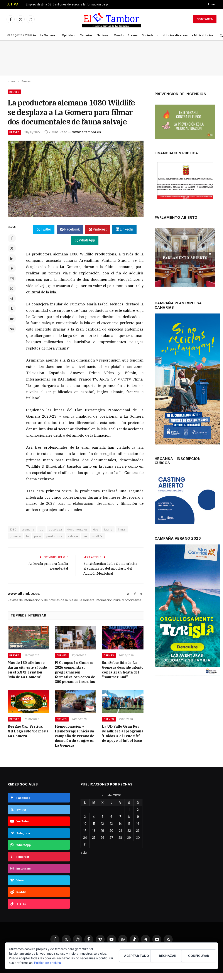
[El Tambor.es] (111, 19)
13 (111, 823)
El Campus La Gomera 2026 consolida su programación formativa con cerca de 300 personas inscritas (75, 672)
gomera (15, 536)
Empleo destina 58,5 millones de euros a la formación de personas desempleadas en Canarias (69, 4)
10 (84, 823)
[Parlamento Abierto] (185, 258)
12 (102, 823)
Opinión (67, 35)
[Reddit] (12, 318)
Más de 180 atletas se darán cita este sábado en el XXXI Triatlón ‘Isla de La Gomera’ (27, 669)
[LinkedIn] (12, 258)
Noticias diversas (175, 35)
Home (211, 4)
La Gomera (47, 35)
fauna (108, 529)
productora (54, 536)
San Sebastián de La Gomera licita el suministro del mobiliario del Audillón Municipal (110, 568)
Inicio (32, 35)
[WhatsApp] (12, 288)
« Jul (84, 852)
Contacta (205, 19)
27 (111, 837)
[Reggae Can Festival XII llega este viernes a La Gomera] (28, 701)
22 (129, 830)
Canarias (86, 35)
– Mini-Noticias (202, 35)
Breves (133, 35)
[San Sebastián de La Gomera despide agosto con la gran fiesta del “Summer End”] (123, 637)
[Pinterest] (12, 268)
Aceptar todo (136, 956)
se (85, 536)
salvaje (73, 536)
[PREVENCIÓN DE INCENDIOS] (185, 122)
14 (120, 823)
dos (95, 529)
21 (120, 830)
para (37, 536)
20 (111, 830)
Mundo (118, 35)
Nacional (103, 35)
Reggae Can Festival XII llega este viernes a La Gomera (28, 731)
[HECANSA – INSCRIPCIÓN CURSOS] (185, 498)
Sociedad (148, 35)
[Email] (12, 278)
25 (94, 837)
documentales (77, 529)
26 (102, 837)
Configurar (198, 956)
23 (138, 830)
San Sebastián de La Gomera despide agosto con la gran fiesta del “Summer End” (123, 669)
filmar (122, 529)
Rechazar (167, 956)
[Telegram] (12, 298)
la (27, 536)
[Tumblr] (12, 308)
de (41, 529)
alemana (28, 529)
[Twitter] (12, 248)
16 (137, 823)
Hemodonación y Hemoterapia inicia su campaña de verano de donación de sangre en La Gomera (75, 735)
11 (94, 823)
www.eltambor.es (86, 132)
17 (84, 830)
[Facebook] (12, 238)
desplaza (55, 529)
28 (120, 837)
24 (85, 837)
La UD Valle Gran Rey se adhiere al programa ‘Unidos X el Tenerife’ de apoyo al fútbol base (122, 733)
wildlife (97, 536)
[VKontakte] (12, 328)
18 (93, 830)
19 (102, 830)
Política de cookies (47, 962)
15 (129, 823)
